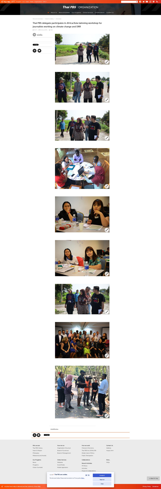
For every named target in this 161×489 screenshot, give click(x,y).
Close (102, 483)
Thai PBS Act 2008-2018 (89, 450)
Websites (60, 462)
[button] (44, 1)
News (13, 1)
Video (27, 1)
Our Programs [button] (76, 12)
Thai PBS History (38, 448)
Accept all (102, 475)
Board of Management (64, 453)
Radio (31, 1)
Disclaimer (155, 486)
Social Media (61, 465)
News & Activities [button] (64, 12)
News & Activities (38, 19)
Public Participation (87, 455)
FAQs (108, 462)
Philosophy (36, 453)
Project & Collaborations (89, 471)
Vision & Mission (37, 450)
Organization (38, 1)
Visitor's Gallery (49, 19)
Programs (35, 465)
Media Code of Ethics (88, 453)
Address (108, 448)
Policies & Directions (88, 448)
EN (86, 475)
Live (23, 1)
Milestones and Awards (39, 455)
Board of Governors (63, 450)
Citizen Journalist (38, 467)
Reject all (102, 479)
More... (83, 478)
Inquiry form (110, 450)
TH (88, 475)
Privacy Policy (147, 486)
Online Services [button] (88, 12)
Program (18, 1)
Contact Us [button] (109, 12)
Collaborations (99, 12)
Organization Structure (64, 448)
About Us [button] (54, 12)
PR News (84, 466)
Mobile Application (62, 467)
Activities (58, 19)
